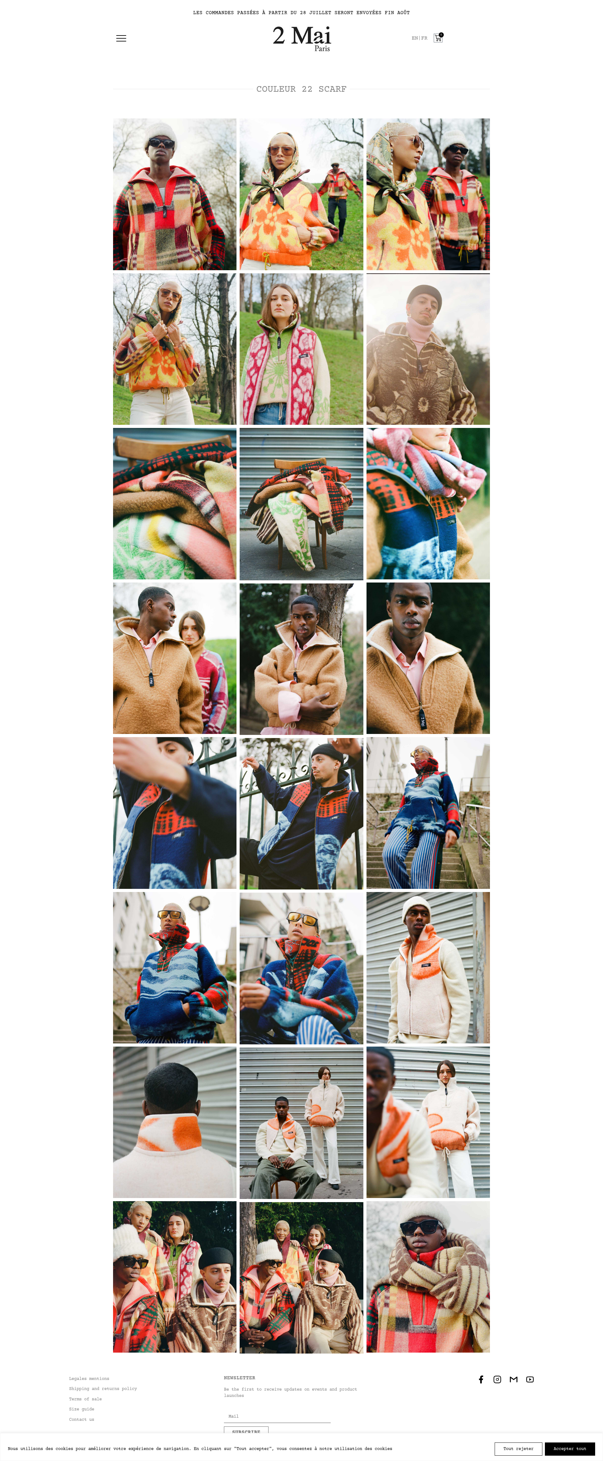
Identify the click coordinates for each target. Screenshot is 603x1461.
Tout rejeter (518, 1449)
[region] (301, 1447)
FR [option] (424, 38)
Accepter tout (570, 1449)
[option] (424, 38)
